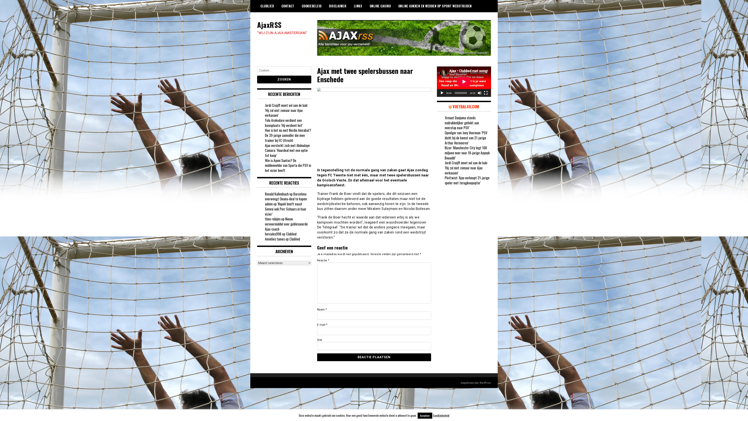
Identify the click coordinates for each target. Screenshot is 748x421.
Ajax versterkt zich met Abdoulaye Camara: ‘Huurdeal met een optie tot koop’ (287, 150)
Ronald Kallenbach (277, 193)
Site (319, 339)
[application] (464, 81)
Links (358, 6)
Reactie (323, 260)
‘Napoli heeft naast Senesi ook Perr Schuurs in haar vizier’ (285, 208)
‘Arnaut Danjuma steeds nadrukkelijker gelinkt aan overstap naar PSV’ (462, 122)
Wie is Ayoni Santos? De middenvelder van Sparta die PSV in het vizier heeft (288, 165)
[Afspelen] (442, 93)
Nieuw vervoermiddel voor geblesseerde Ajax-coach (286, 223)
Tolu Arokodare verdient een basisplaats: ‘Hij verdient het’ (284, 123)
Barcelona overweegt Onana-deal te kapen (286, 196)
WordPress (485, 382)
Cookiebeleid (312, 6)
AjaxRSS (269, 24)
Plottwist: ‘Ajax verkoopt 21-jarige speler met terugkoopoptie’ (467, 180)
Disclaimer (337, 6)
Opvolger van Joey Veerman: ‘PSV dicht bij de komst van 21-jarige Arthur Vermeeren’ (466, 137)
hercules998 (273, 233)
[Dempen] (480, 93)
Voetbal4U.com (466, 107)
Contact (287, 6)
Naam (322, 309)
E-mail (322, 324)
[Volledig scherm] (486, 93)
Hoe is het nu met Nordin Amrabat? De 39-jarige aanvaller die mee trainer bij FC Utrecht (288, 135)
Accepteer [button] (425, 415)
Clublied (267, 6)
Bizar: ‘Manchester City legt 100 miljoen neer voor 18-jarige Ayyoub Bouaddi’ (467, 152)
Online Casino (380, 6)
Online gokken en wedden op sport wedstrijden (435, 6)
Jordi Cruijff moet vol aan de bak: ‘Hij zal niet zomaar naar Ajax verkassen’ (286, 110)
